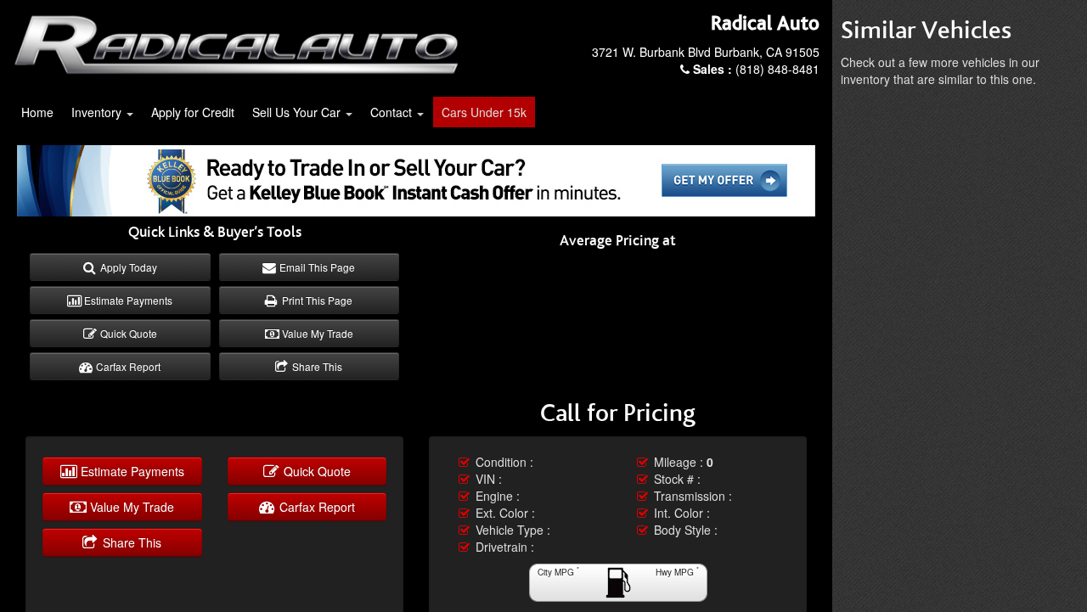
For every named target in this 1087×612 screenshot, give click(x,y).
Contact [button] (392, 112)
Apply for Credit (192, 112)
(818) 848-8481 (756, 68)
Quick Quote (127, 333)
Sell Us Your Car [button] (298, 112)
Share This (316, 366)
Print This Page (315, 300)
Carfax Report (127, 366)
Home (37, 112)
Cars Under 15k (484, 112)
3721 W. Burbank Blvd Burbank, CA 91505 (705, 51)
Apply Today (127, 267)
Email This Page (316, 267)
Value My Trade (316, 333)
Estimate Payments (127, 300)
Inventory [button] (98, 112)
